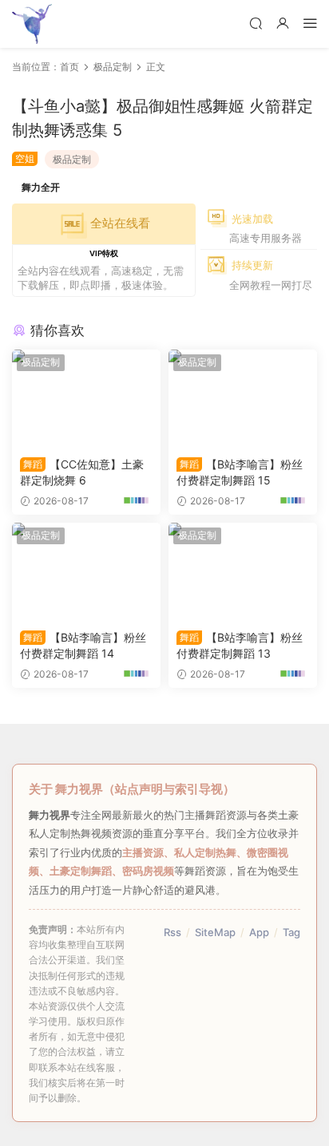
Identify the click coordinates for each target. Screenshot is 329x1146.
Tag (291, 932)
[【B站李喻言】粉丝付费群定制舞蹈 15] (242, 399)
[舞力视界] (32, 24)
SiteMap (215, 932)
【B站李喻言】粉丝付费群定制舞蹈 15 (239, 472)
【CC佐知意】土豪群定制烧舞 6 (82, 472)
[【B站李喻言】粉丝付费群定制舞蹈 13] (242, 572)
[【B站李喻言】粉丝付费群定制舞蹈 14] (86, 572)
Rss (172, 932)
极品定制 (72, 159)
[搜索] (255, 22)
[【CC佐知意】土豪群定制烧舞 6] (86, 399)
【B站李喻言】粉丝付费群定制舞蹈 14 (83, 645)
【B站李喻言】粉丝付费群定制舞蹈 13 (239, 645)
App (259, 932)
